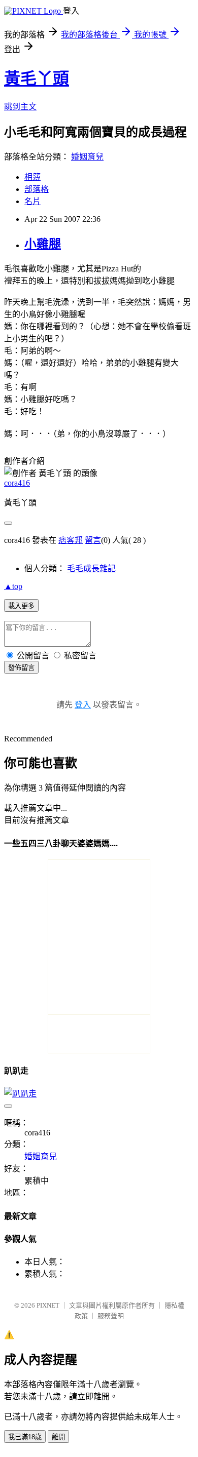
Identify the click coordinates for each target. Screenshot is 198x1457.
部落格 (36, 189)
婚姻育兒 (87, 156)
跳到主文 (20, 106)
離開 (58, 1437)
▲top (13, 586)
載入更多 (21, 606)
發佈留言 (21, 668)
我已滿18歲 (25, 1437)
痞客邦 (70, 540)
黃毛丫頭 (36, 78)
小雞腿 (42, 244)
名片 (32, 201)
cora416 (17, 483)
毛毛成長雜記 (91, 568)
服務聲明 (110, 1316)
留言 (93, 540)
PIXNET (48, 1305)
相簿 (32, 177)
